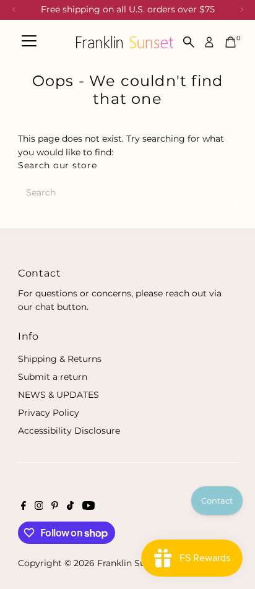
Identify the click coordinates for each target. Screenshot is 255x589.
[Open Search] (188, 42)
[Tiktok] (70, 507)
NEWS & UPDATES (58, 395)
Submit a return (52, 377)
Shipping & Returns (60, 359)
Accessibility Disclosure (69, 431)
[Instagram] (39, 507)
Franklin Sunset (130, 563)
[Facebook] (23, 507)
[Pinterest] (54, 507)
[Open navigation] (29, 42)
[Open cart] (230, 42)
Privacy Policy (48, 413)
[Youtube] (88, 507)
